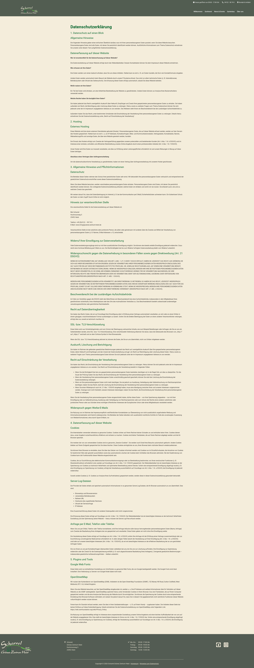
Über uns (240, 12)
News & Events (219, 12)
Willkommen (198, 12)
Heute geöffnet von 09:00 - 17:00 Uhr (207, 2)
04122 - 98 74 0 (229, 2)
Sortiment (208, 12)
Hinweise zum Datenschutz (149, 664)
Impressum (135, 664)
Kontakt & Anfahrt (245, 2)
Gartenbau (231, 12)
